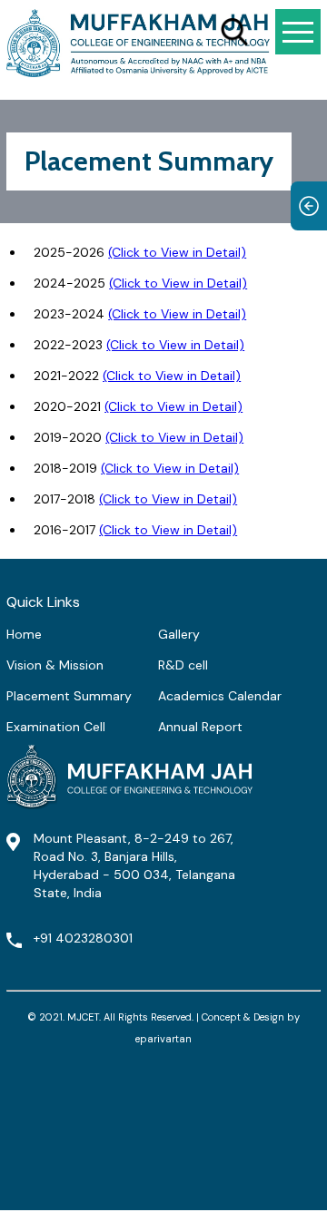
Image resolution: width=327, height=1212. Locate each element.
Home (24, 634)
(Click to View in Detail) (177, 252)
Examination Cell (55, 726)
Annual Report (200, 726)
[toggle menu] (298, 31)
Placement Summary (69, 696)
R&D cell (183, 665)
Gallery (179, 634)
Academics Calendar (220, 696)
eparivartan (163, 1038)
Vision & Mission (55, 665)
